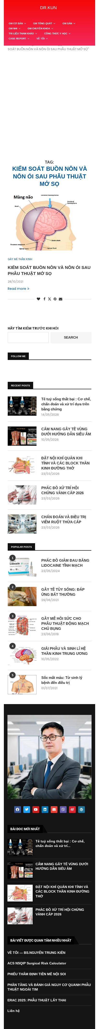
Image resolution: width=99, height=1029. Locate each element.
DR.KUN (48, 7)
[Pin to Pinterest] (55, 299)
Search (71, 337)
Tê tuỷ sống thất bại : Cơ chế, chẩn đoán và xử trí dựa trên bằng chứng (66, 404)
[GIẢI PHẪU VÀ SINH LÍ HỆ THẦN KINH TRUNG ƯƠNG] (22, 655)
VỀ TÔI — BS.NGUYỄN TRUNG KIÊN (36, 953)
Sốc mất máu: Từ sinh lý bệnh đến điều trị (61, 680)
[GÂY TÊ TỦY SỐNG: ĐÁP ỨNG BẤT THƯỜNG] (22, 596)
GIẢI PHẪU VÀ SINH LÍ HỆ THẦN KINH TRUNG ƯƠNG (64, 651)
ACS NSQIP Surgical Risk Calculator (36, 963)
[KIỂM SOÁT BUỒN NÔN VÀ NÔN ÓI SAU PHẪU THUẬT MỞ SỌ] (49, 222)
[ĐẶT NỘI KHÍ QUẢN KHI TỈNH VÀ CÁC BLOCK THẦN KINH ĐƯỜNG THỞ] (22, 465)
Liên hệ (13, 1011)
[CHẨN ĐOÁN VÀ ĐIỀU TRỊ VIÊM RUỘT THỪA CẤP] (22, 524)
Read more (17, 288)
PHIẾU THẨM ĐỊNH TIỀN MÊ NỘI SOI (36, 974)
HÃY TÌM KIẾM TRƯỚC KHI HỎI (33, 328)
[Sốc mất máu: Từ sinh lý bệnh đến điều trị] (22, 684)
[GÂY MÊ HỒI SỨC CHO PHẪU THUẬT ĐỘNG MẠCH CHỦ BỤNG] (22, 625)
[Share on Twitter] (49, 299)
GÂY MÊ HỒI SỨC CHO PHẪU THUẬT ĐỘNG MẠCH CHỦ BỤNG (65, 623)
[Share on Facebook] (44, 299)
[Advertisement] (49, 105)
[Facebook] (17, 809)
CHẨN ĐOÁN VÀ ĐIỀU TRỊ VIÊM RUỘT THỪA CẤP (63, 519)
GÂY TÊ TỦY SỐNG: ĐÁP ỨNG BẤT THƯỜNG (63, 592)
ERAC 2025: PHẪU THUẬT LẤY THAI (36, 1000)
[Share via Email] (60, 299)
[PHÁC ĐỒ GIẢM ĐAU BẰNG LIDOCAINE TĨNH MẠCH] (22, 567)
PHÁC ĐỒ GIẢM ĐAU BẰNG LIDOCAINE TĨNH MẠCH (65, 562)
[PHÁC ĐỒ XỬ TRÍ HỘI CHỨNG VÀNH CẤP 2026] (22, 495)
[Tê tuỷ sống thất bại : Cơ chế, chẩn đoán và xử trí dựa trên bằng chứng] (22, 406)
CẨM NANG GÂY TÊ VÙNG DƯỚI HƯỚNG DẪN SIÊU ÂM (66, 431)
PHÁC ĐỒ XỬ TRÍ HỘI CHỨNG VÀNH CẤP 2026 (62, 490)
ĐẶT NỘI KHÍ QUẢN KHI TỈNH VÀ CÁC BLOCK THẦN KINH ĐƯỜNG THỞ (65, 463)
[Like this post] (38, 299)
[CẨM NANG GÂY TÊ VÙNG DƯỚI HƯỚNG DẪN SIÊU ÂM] (22, 436)
